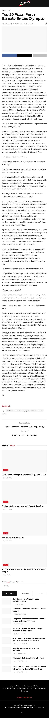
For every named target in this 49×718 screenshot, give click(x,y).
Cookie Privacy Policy (9, 688)
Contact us (24, 691)
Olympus (25, 411)
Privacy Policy (23, 688)
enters (17, 411)
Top (4, 414)
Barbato (9, 411)
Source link (6, 406)
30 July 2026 (7, 477)
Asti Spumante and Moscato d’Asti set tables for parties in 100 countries (29, 668)
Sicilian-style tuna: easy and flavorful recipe (22, 506)
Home (4, 10)
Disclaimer (27, 686)
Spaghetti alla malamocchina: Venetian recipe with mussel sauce (30, 620)
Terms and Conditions (37, 688)
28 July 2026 (7, 509)
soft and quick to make (13, 538)
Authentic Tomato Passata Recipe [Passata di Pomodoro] (28, 630)
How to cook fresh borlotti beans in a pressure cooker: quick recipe (29, 639)
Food (9, 10)
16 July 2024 (7, 23)
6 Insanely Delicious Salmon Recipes (28, 658)
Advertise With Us (15, 686)
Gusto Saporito (29, 705)
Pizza (40, 411)
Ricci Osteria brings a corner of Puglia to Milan (24, 475)
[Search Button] (45, 585)
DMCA (35, 686)
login (8, 582)
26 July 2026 (7, 575)
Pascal (33, 411)
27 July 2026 (7, 541)
